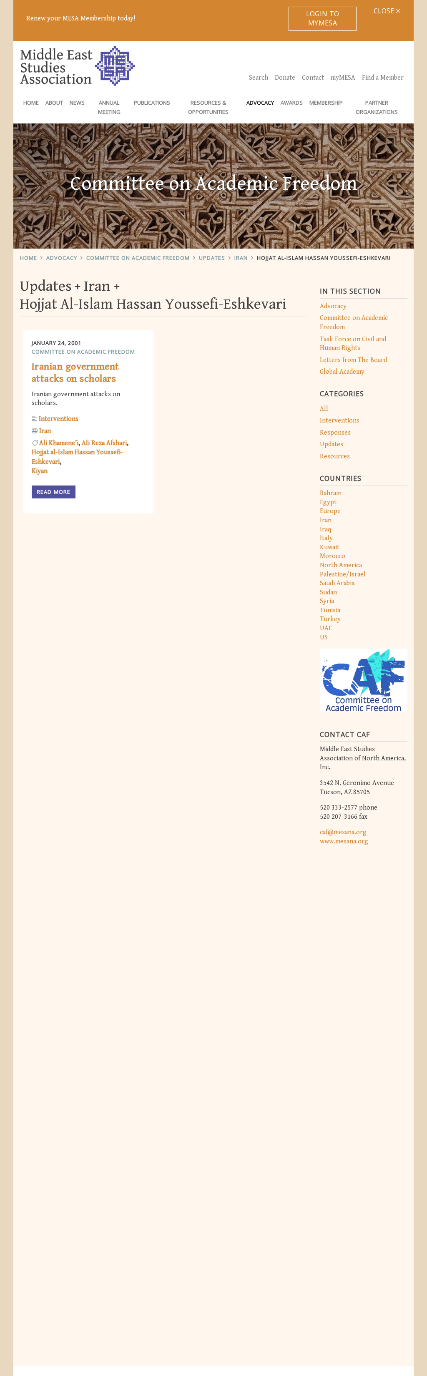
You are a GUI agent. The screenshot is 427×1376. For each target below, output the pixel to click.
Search (258, 78)
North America (341, 565)
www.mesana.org (344, 841)
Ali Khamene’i (58, 443)
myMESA (343, 78)
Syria (327, 601)
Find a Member (383, 78)
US (324, 637)
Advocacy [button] (260, 102)
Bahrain (331, 493)
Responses (335, 433)
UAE (326, 628)
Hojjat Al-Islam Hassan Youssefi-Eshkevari (324, 258)
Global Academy (342, 372)
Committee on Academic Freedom (138, 258)
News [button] (77, 102)
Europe (330, 511)
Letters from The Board (353, 360)
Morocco (332, 556)
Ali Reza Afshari (104, 443)
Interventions (339, 421)
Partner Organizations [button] (377, 107)
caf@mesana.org (343, 832)
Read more (53, 492)
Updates (212, 258)
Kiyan (40, 471)
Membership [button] (326, 102)
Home (31, 102)
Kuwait (329, 547)
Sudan (328, 592)
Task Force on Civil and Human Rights (353, 343)
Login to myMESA (322, 18)
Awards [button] (292, 102)
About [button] (54, 102)
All (324, 409)
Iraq (325, 529)
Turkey (330, 619)
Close (385, 10)
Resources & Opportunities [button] (208, 107)
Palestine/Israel (343, 575)
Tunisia (330, 610)
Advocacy (61, 258)
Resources (335, 456)
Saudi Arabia (337, 583)
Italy (326, 538)
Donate (285, 78)
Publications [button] (152, 102)
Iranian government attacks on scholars (75, 373)
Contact (313, 78)
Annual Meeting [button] (109, 107)
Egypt (328, 502)
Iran (241, 258)
